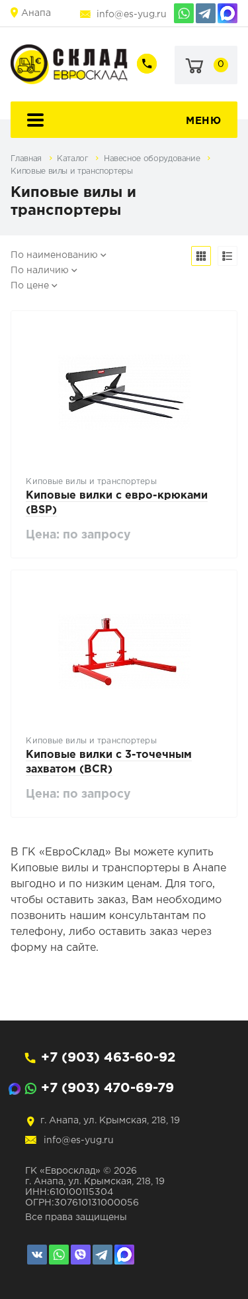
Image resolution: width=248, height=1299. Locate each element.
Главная (27, 158)
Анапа (36, 13)
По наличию (40, 271)
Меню (203, 121)
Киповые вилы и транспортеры (71, 171)
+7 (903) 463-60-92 (108, 1058)
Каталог (74, 158)
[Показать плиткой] (201, 256)
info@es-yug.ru (132, 15)
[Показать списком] (227, 256)
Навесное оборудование (153, 158)
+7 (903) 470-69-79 (107, 1088)
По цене (30, 286)
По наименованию (54, 255)
